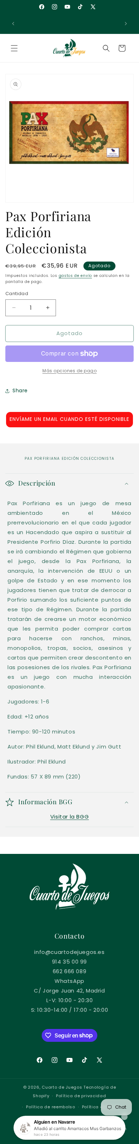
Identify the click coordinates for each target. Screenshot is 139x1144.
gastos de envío (75, 275)
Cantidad (16, 293)
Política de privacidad (81, 1096)
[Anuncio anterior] (13, 23)
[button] (14, 48)
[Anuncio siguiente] (126, 23)
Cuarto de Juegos (62, 1087)
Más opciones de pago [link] (69, 371)
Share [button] (20, 390)
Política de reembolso (50, 1107)
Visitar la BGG (69, 816)
